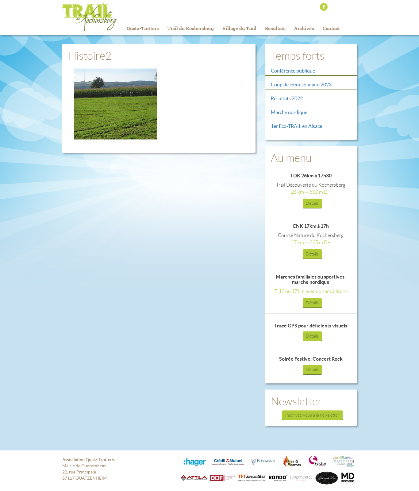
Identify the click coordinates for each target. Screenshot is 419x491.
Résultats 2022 (287, 98)
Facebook (324, 7)
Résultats (275, 28)
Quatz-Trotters (143, 28)
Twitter (340, 7)
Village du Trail (239, 28)
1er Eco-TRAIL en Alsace (296, 126)
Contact (331, 28)
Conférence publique (293, 70)
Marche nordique (289, 112)
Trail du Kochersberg (99, 17)
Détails (312, 203)
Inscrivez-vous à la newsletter (312, 415)
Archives (304, 28)
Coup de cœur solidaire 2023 (301, 84)
